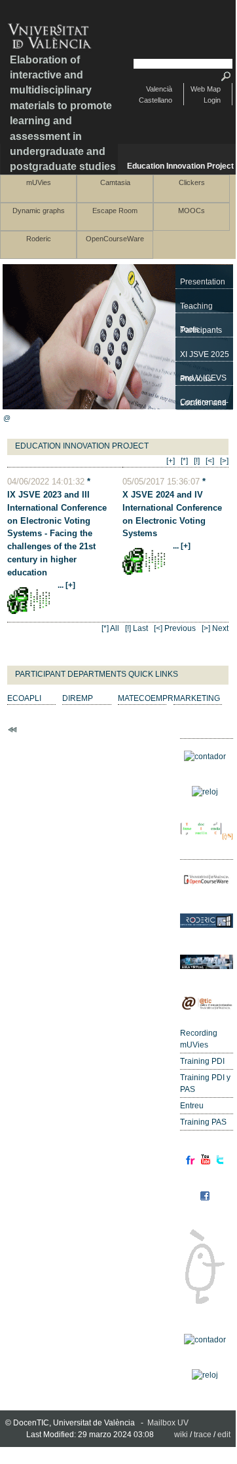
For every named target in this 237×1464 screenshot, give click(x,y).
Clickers (192, 182)
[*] (184, 461)
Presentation (202, 281)
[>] (224, 461)
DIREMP (77, 698)
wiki (181, 1434)
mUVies (38, 182)
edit (223, 1434)
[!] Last (136, 628)
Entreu (192, 1105)
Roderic (38, 239)
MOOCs (191, 210)
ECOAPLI (24, 698)
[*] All (110, 628)
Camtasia (115, 182)
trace (202, 1434)
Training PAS (203, 1122)
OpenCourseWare (115, 239)
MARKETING (196, 698)
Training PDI (202, 1061)
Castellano (155, 100)
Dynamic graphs (38, 210)
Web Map (206, 89)
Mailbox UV (168, 1422)
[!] (197, 461)
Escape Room (114, 210)
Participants (201, 330)
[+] (170, 461)
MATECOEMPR (145, 698)
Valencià (159, 89)
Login (212, 100)
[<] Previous (175, 628)
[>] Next (215, 628)
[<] (210, 461)
